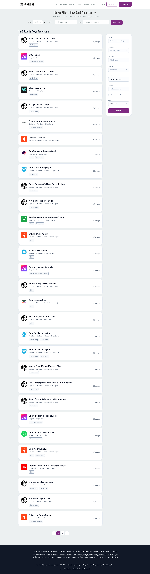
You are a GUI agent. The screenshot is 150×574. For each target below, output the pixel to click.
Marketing (33, 488)
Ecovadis (32, 220)
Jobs (57, 4)
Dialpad (31, 58)
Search (118, 110)
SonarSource (33, 154)
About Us (94, 4)
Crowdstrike (33, 468)
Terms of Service (112, 551)
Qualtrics (32, 124)
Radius (110, 85)
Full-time (39, 41)
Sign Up (111, 4)
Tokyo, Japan (40, 58)
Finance (110, 555)
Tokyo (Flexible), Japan (51, 141)
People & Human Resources (38, 273)
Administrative (52, 555)
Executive (102, 555)
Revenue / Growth (106, 557)
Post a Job (125, 4)
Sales (31, 158)
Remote (96, 557)
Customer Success (36, 128)
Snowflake (32, 171)
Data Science (77, 555)
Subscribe (116, 22)
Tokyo (46, 435)
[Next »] (67, 533)
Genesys (31, 141)
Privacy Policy (99, 551)
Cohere (31, 303)
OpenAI (31, 41)
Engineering (34, 111)
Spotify (31, 435)
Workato (31, 91)
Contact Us (88, 551)
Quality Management (36, 62)
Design (85, 555)
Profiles (71, 4)
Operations (33, 389)
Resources (86, 4)
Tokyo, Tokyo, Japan (51, 220)
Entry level (33, 95)
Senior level (33, 45)
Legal (116, 555)
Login (103, 4)
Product (74, 557)
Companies (64, 4)
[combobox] (38, 22)
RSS (33, 551)
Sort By (110, 100)
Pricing (78, 4)
